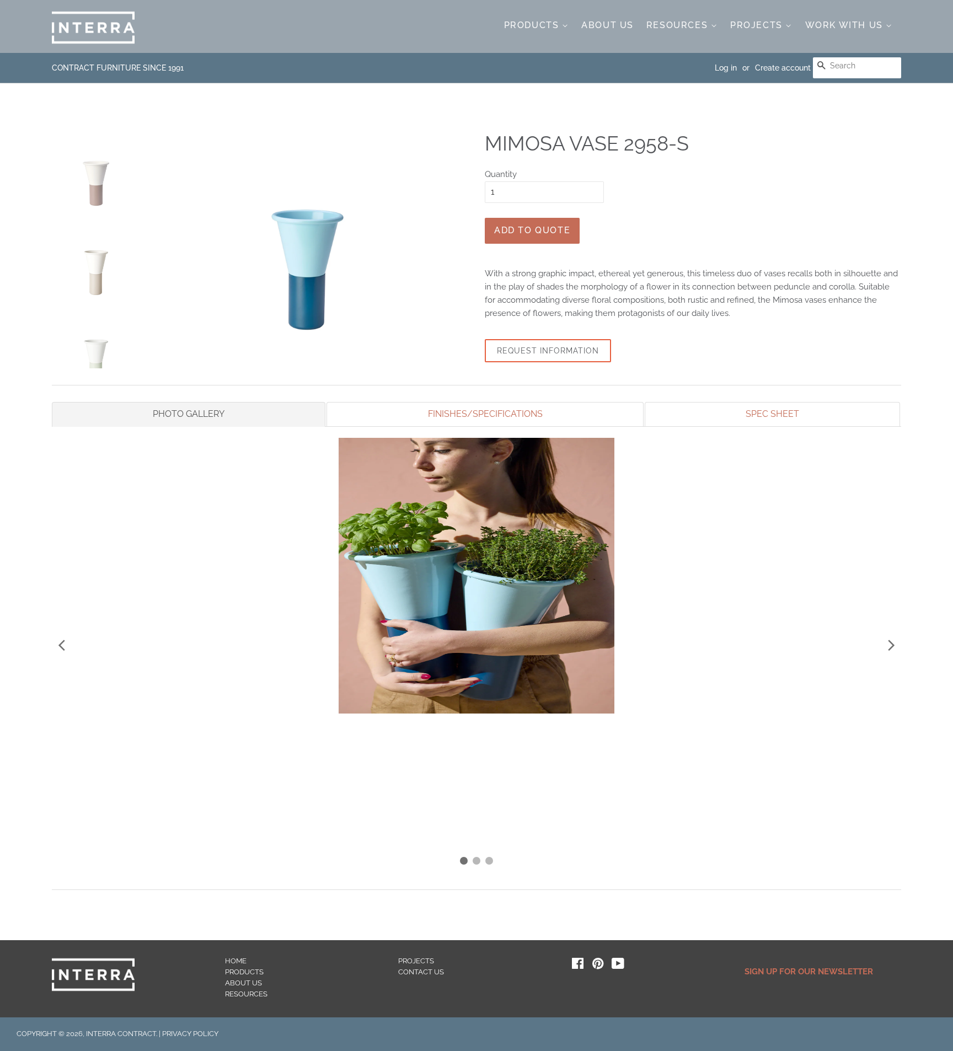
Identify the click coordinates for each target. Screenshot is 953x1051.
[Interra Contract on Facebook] (577, 966)
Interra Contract (121, 1033)
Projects (757, 25)
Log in (726, 67)
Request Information (548, 350)
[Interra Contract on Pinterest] (598, 966)
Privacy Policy (190, 1033)
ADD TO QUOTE (532, 230)
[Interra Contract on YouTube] (618, 966)
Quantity (501, 174)
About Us (607, 25)
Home (236, 961)
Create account (783, 67)
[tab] (188, 414)
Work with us (845, 25)
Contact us (421, 972)
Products (533, 25)
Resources (678, 25)
